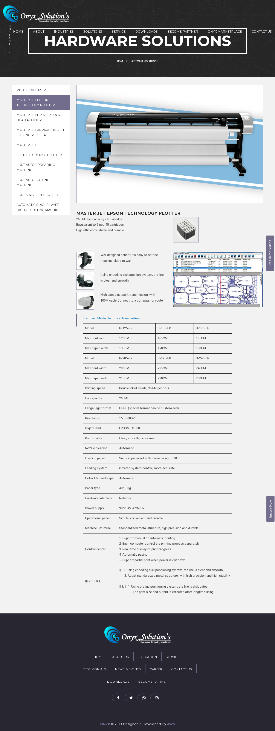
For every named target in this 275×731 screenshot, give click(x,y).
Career (156, 669)
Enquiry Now (270, 509)
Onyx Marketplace (225, 32)
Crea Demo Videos (270, 253)
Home (18, 32)
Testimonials (94, 669)
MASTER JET (26, 145)
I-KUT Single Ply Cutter (37, 195)
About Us (120, 657)
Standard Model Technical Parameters (111, 318)
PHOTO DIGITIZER (31, 90)
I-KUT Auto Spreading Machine (36, 167)
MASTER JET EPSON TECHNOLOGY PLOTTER (36, 102)
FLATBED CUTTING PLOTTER (39, 155)
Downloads (146, 32)
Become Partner (182, 32)
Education (147, 657)
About (38, 32)
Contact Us (262, 32)
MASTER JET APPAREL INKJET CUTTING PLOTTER (40, 132)
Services (174, 657)
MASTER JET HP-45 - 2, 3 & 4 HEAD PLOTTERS (38, 117)
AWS (171, 724)
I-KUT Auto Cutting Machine (33, 182)
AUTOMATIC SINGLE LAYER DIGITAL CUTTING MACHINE (39, 207)
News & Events (128, 669)
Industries (64, 32)
